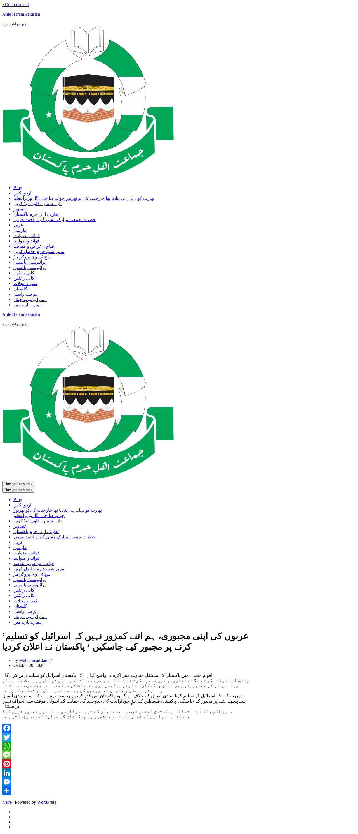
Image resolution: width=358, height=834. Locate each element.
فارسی (20, 230)
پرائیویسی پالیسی (29, 262)
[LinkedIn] (126, 772)
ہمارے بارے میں (27, 304)
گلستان (20, 288)
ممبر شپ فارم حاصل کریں (38, 251)
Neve (7, 802)
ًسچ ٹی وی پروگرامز (32, 256)
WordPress (46, 802)
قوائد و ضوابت (26, 235)
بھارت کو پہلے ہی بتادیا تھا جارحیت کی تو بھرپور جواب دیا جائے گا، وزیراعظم (83, 198)
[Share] (126, 790)
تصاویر (19, 209)
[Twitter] (126, 737)
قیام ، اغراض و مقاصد (33, 246)
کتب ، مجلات (25, 283)
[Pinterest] (126, 763)
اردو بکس (22, 193)
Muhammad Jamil (35, 660)
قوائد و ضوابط (26, 240)
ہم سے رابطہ (26, 294)
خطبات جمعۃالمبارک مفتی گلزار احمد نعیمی (54, 219)
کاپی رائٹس (23, 272)
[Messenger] (126, 781)
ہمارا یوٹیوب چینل (30, 299)
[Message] (126, 754)
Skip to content (15, 4)
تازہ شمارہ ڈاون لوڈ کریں (37, 203)
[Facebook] (126, 728)
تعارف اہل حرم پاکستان (36, 214)
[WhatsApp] (126, 746)
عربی (18, 225)
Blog (17, 187)
